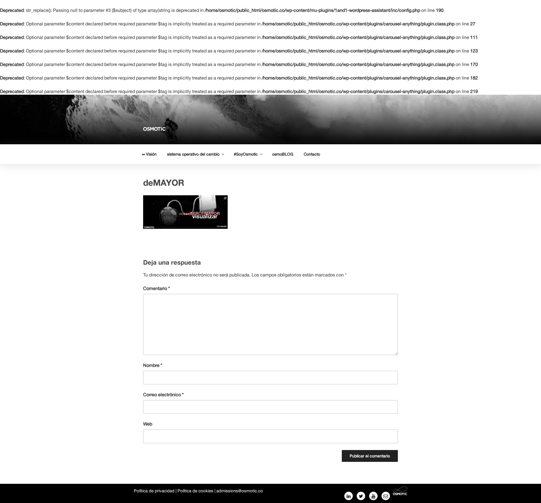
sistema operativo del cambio (193, 154)
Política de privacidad (154, 490)
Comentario (156, 288)
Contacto (312, 154)
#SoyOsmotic (246, 154)
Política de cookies (195, 490)
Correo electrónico (163, 394)
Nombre (152, 365)
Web (147, 423)
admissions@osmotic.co (239, 490)
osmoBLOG (282, 154)
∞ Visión (149, 154)
